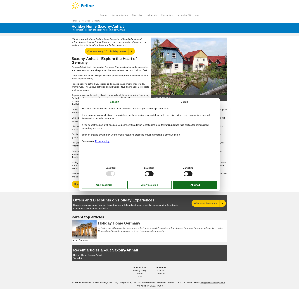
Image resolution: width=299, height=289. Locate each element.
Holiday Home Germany (119, 223)
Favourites (184, 15)
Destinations (167, 15)
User (197, 15)
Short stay (137, 15)
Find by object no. (119, 15)
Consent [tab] (114, 101)
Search (103, 15)
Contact (161, 270)
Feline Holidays (149, 5)
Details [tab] (184, 101)
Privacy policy (139, 270)
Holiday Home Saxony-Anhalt (87, 255)
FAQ (140, 276)
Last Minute (151, 15)
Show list (77, 258)
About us (161, 273)
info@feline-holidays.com (213, 282)
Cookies (140, 273)
